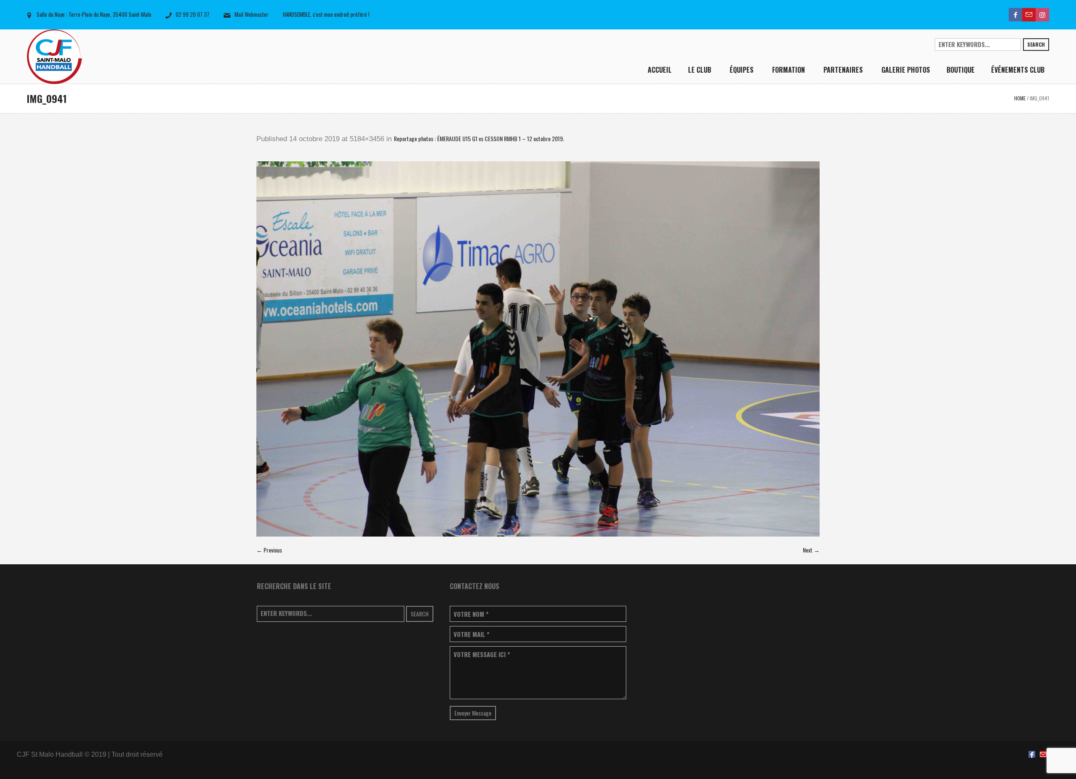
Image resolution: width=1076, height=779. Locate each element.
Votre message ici (482, 654)
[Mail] (1029, 14)
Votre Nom (471, 614)
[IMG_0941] (538, 349)
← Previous (269, 549)
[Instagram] (1042, 14)
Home (1020, 98)
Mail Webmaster (252, 14)
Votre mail (471, 634)
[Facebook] (1015, 14)
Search (1036, 44)
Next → (811, 549)
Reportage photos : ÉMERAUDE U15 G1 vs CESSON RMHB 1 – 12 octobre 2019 (478, 138)
